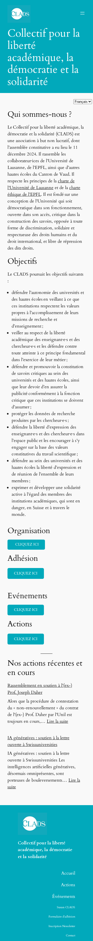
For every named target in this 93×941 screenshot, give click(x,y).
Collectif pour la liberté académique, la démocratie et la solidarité (45, 849)
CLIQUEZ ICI (25, 573)
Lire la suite (57, 721)
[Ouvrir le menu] (82, 13)
